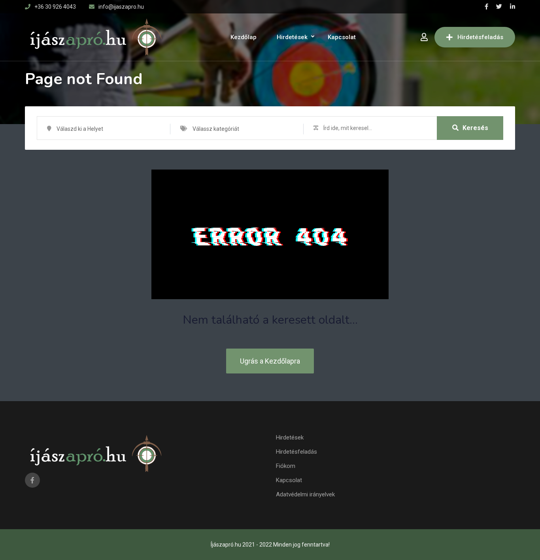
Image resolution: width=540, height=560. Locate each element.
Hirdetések (292, 37)
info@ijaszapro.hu (121, 7)
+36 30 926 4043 (55, 7)
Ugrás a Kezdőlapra (270, 361)
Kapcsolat (342, 37)
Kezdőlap (243, 37)
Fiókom (285, 465)
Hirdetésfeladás (480, 37)
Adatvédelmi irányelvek (305, 494)
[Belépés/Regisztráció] (424, 37)
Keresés (475, 128)
